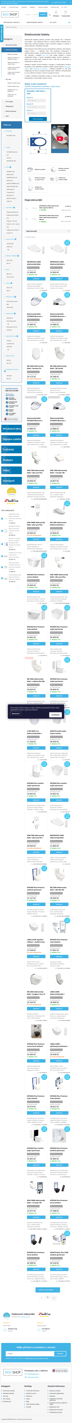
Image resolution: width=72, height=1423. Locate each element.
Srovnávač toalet (13, 7)
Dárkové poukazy (11, 111)
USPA (9, 158)
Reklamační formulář (56, 1409)
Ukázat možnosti (38, 119)
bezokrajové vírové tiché (12, 328)
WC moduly (9, 101)
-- (8, 249)
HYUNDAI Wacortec (12, 153)
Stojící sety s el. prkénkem (12, 95)
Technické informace (32, 1390)
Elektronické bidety (11, 50)
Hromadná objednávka (57, 1393)
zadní (9, 346)
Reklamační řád (54, 1407)
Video (28, 1399)
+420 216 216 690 (60, 2)
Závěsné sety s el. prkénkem (13, 90)
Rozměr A (30, 97)
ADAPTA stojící (11, 198)
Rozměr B (30, 104)
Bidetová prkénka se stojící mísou (13, 63)
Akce (7, 116)
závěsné (10, 243)
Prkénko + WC (11, 221)
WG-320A (10, 195)
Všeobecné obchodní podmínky (56, 1399)
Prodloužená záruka (56, 1412)
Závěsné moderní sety (14, 83)
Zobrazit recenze (25, 1317)
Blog (27, 1401)
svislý (9, 340)
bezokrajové (11, 321)
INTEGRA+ (10, 171)
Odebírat (60, 1354)
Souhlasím (56, 715)
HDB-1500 (10, 189)
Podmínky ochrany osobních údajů (58, 1403)
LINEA (9, 201)
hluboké (9, 318)
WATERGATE (11, 161)
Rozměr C (30, 110)
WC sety (8, 79)
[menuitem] (12, 22)
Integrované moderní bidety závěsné (14, 68)
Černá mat (10, 277)
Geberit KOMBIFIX (13, 183)
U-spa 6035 (10, 192)
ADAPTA (10, 174)
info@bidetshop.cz (33, 1374)
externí (9, 307)
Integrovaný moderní (12, 216)
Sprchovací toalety (11, 45)
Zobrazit (36, 279)
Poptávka (24, 7)
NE (8, 263)
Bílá (9, 274)
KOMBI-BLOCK (12, 177)
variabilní (10, 343)
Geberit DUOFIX (12, 186)
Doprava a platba (43, 7)
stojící (9, 246)
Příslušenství (9, 106)
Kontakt (3, 7)
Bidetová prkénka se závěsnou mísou (13, 58)
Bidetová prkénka (13, 54)
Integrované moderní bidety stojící (14, 73)
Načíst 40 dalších (46, 1290)
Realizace (32, 7)
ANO (9, 260)
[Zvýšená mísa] (36, 666)
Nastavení (16, 713)
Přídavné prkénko (12, 212)
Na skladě (11, 135)
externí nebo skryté (12, 303)
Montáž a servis (55, 7)
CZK (65, 7)
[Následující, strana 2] (47, 1297)
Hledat (43, 14)
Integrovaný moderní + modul (13, 231)
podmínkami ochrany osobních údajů (36, 1358)
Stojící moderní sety (13, 86)
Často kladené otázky (32, 1404)
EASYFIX (9, 180)
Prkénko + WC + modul (13, 225)
